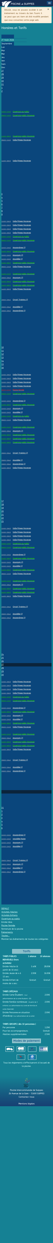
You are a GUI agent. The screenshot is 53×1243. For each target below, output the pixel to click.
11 (2, 351)
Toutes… (5, 936)
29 (2, 78)
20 (2, 511)
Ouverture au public (10, 919)
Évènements (7, 932)
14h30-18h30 (6, 285)
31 (2, 84)
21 (2, 515)
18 (2, 504)
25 (2, 658)
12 (2, 354)
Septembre (7, 43)
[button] (49, 3)
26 (2, 661)
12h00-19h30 (6, 221)
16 (2, 368)
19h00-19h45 (6, 278)
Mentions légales (27, 1104)
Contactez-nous (26, 1097)
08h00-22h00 (6, 390)
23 (2, 521)
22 (2, 518)
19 (2, 508)
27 (2, 71)
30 (2, 81)
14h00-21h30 (6, 274)
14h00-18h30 (6, 136)
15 (2, 364)
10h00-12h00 (6, 112)
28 (2, 74)
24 (2, 654)
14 (2, 361)
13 (2, 357)
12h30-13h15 (6, 248)
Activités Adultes (9, 912)
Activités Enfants (9, 915)
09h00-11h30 (6, 115)
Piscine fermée (8, 925)
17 (2, 501)
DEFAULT (5, 908)
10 (2, 347)
